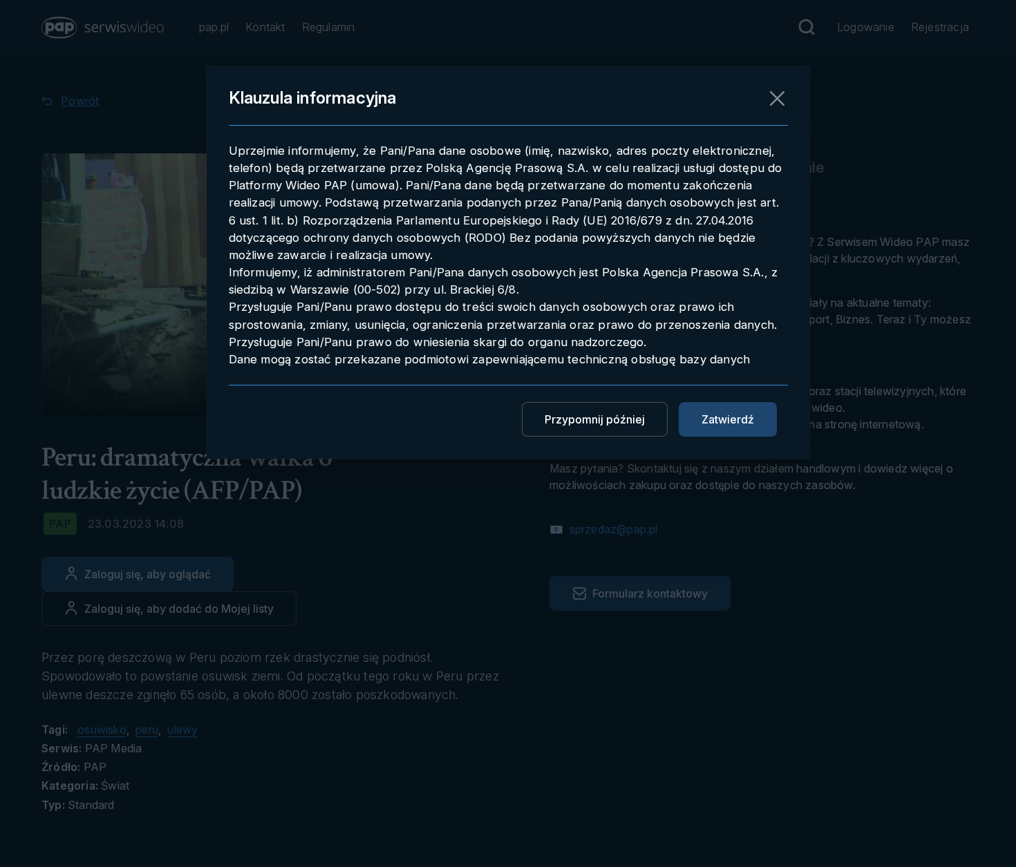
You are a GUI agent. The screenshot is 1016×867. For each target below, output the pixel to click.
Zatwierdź (728, 419)
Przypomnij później (595, 419)
